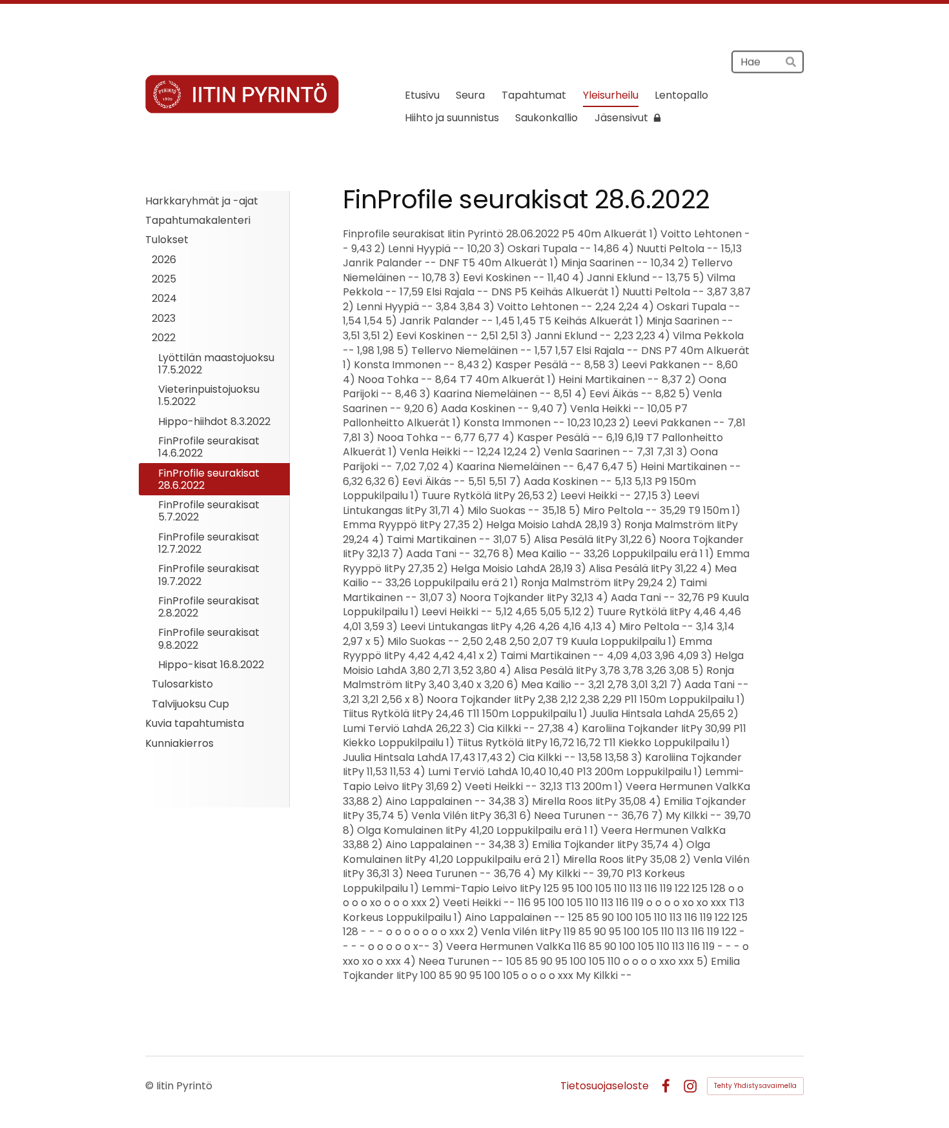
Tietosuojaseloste (604, 1086)
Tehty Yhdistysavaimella (755, 1086)
